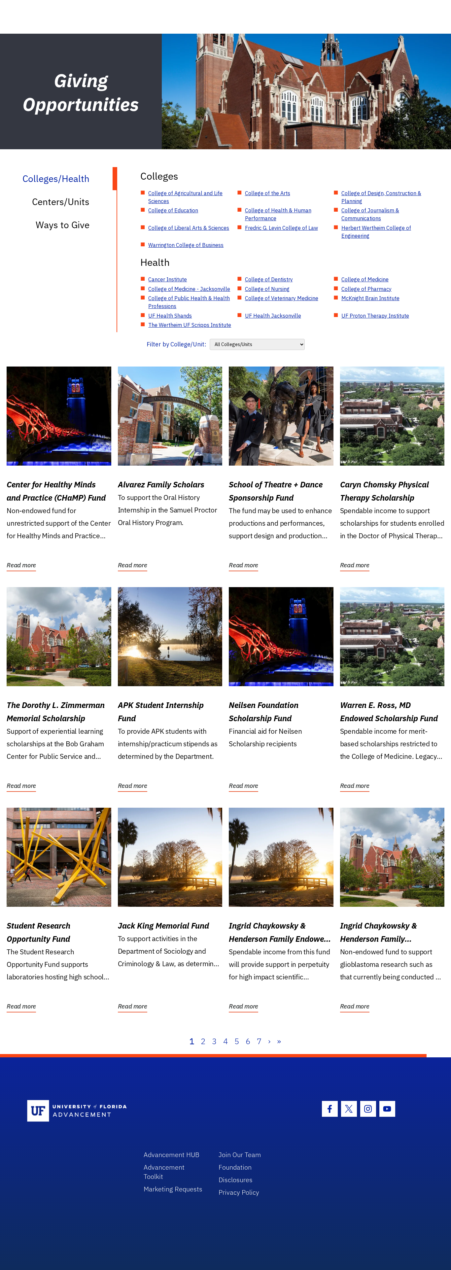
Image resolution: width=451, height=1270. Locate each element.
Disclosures (236, 1179)
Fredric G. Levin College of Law (281, 228)
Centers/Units (60, 201)
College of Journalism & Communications (370, 214)
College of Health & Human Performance (278, 214)
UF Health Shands (170, 315)
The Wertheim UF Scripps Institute (189, 325)
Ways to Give (62, 225)
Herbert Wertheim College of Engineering (376, 232)
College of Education (173, 210)
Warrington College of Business (186, 245)
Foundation (235, 1167)
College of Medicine (365, 279)
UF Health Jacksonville (273, 315)
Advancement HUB (171, 1154)
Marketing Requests (173, 1188)
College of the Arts (267, 193)
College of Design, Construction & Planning (381, 197)
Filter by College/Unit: (176, 344)
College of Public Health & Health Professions (189, 302)
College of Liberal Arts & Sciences (188, 228)
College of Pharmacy (366, 289)
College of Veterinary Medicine (281, 298)
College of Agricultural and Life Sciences (185, 197)
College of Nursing (267, 289)
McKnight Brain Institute (370, 298)
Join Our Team (240, 1154)
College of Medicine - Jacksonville (189, 289)
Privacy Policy (239, 1192)
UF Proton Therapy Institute (375, 315)
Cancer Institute (167, 279)
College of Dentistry (269, 279)
